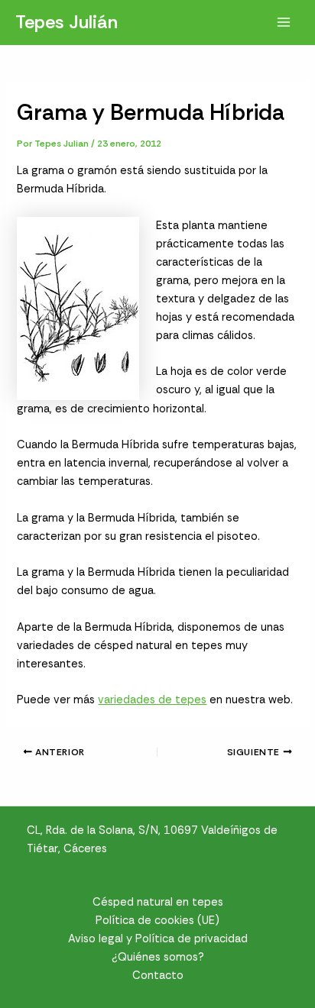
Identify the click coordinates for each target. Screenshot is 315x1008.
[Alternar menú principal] (284, 22)
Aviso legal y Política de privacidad (158, 939)
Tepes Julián (66, 22)
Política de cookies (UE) (157, 920)
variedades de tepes (152, 700)
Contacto (157, 975)
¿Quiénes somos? (158, 957)
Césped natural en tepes (158, 902)
